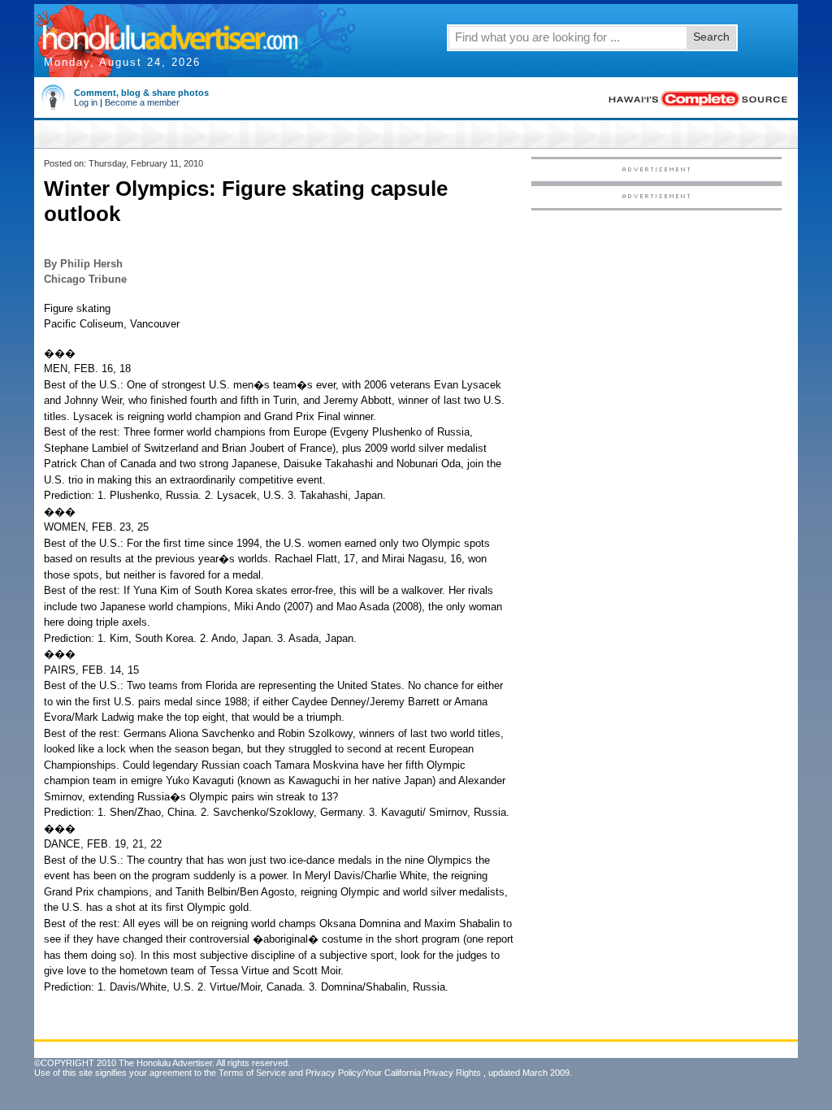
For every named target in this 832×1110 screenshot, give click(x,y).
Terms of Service (252, 1072)
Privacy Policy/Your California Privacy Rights (393, 1072)
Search (711, 36)
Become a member (142, 102)
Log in (86, 102)
